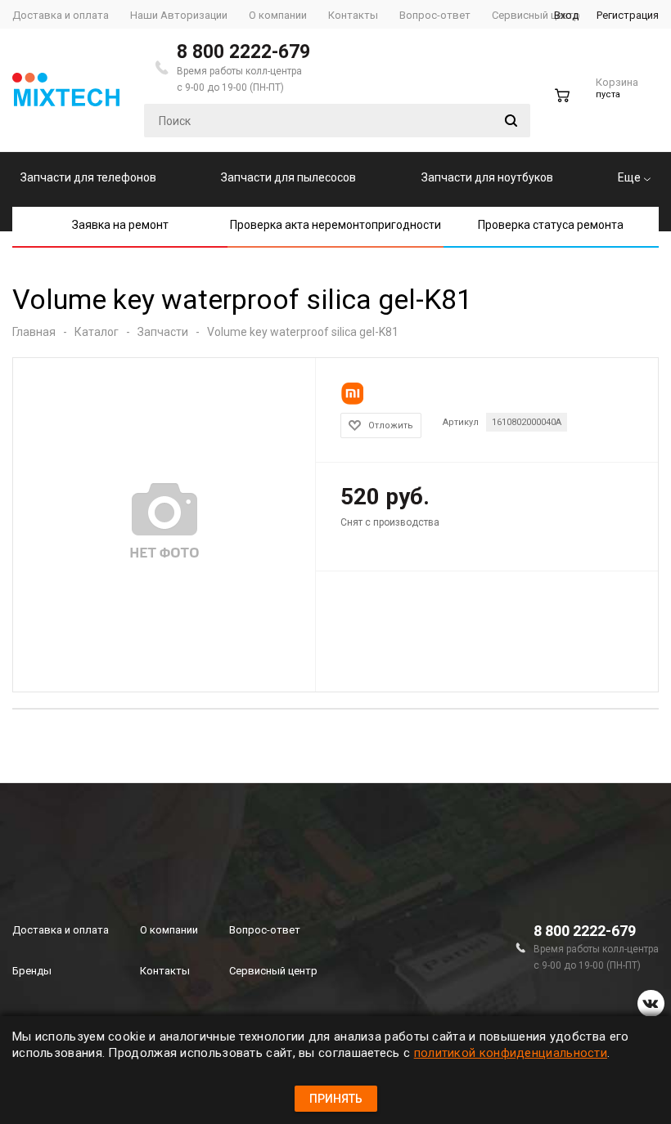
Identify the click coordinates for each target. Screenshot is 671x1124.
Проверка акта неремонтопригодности (335, 224)
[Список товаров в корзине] (599, 102)
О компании (169, 930)
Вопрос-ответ (264, 930)
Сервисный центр (273, 971)
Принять (336, 1098)
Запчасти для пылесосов (288, 177)
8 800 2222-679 (243, 52)
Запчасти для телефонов (88, 177)
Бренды (32, 971)
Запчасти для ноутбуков (487, 177)
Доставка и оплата (60, 930)
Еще (630, 177)
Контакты (165, 971)
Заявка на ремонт (120, 224)
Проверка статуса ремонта (551, 224)
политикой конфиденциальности (510, 1053)
